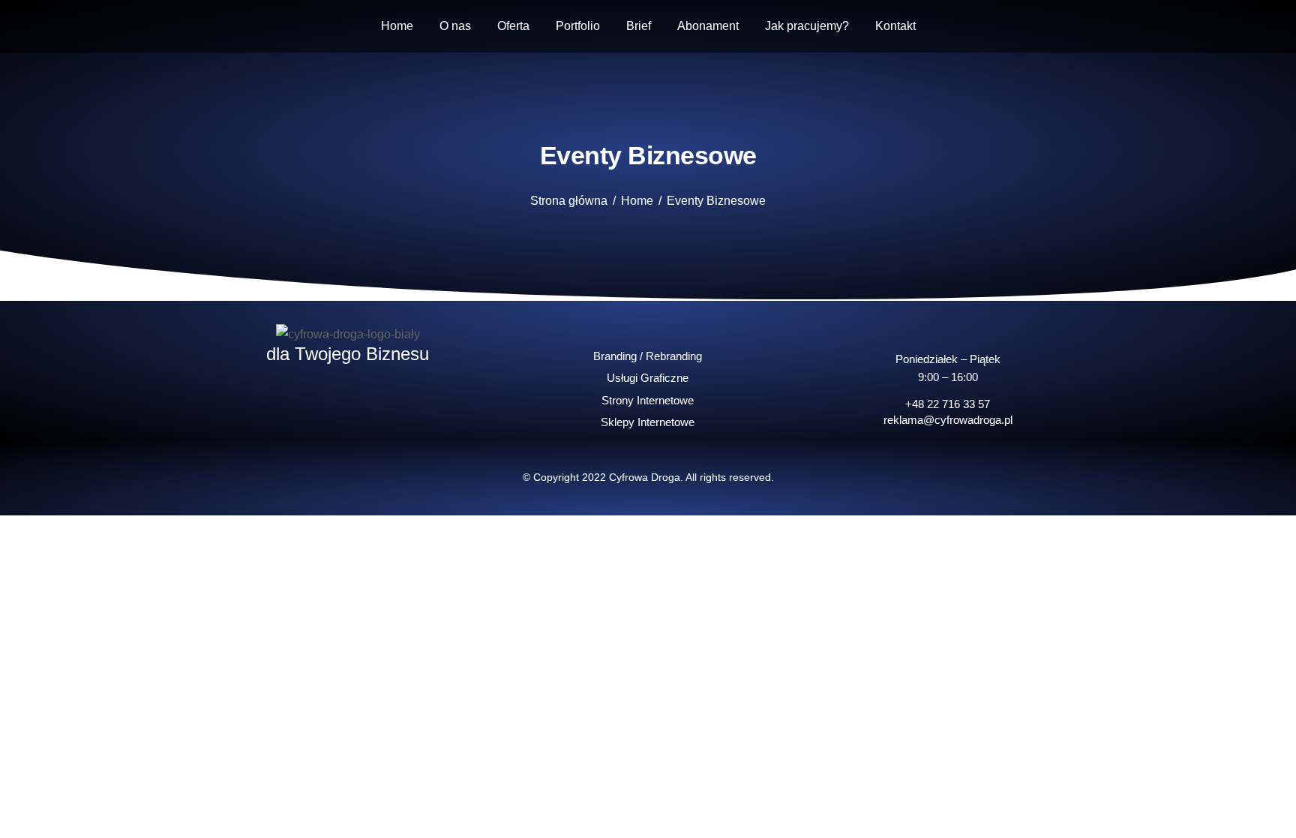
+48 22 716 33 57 (947, 404)
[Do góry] (1273, 815)
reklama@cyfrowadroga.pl (948, 419)
